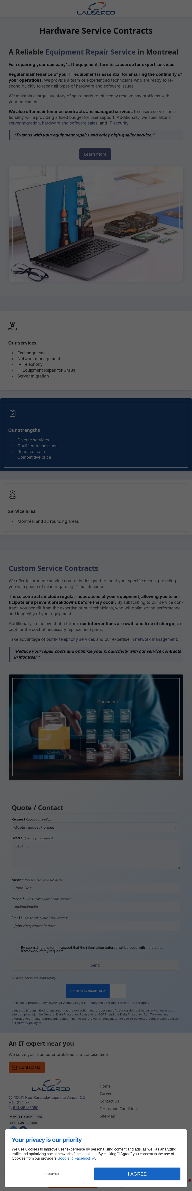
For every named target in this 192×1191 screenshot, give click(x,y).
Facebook (82, 1158)
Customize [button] (52, 1174)
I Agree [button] (137, 1173)
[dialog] (96, 1158)
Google (63, 1158)
